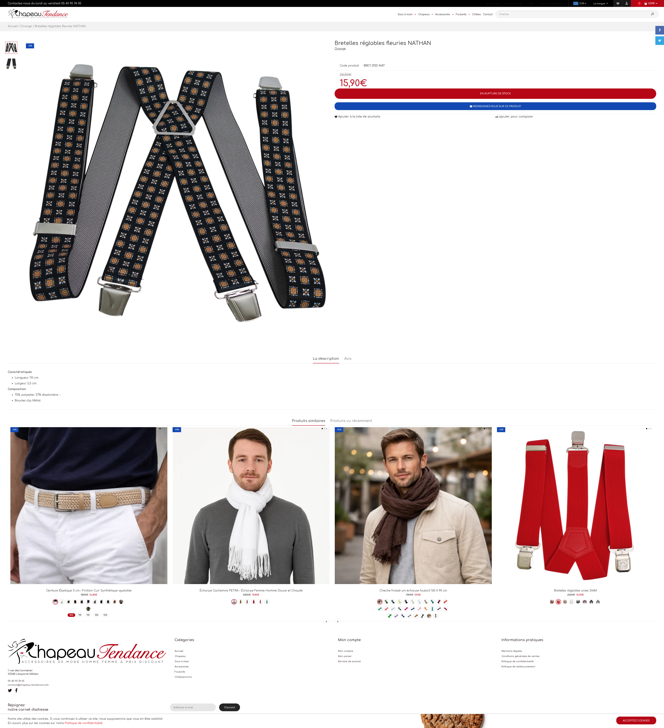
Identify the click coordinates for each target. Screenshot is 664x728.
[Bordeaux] (75, 601)
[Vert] (88, 609)
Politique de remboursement (518, 666)
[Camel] (114, 601)
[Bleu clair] (393, 609)
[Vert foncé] (422, 616)
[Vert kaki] (68, 601)
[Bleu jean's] (399, 609)
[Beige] (55, 601)
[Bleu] (402, 616)
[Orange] (121, 601)
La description (326, 359)
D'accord (229, 707)
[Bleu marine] (88, 601)
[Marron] (81, 601)
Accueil (179, 651)
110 (79, 615)
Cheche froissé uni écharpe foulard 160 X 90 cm (413, 590)
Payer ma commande (551, 3)
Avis (347, 359)
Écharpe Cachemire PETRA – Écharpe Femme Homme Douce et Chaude (251, 590)
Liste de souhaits (514, 3)
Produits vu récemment (351, 421)
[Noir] (101, 601)
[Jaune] (399, 601)
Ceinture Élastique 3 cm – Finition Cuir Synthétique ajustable (89, 590)
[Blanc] (62, 601)
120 (96, 615)
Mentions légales (511, 651)
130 (105, 615)
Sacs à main (182, 661)
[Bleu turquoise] (432, 609)
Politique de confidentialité (517, 661)
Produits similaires (308, 421)
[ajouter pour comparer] (89, 571)
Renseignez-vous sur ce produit (497, 106)
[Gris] (95, 601)
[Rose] (260, 601)
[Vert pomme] (389, 616)
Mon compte (493, 3)
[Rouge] (445, 609)
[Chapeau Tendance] (38, 17)
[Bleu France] (412, 609)
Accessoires (182, 666)
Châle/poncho (183, 677)
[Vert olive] (240, 601)
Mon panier (345, 656)
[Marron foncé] (379, 601)
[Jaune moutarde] (416, 616)
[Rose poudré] (247, 601)
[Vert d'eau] (267, 601)
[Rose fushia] (253, 601)
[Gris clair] (409, 616)
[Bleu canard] (432, 601)
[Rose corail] (386, 609)
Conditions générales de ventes (520, 656)
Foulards (180, 672)
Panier (530, 3)
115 (88, 615)
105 (71, 615)
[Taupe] (108, 601)
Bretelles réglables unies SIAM (575, 590)
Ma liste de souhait (349, 661)
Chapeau (180, 656)
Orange (340, 48)
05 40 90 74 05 (71, 3)
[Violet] (396, 616)
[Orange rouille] (445, 601)
